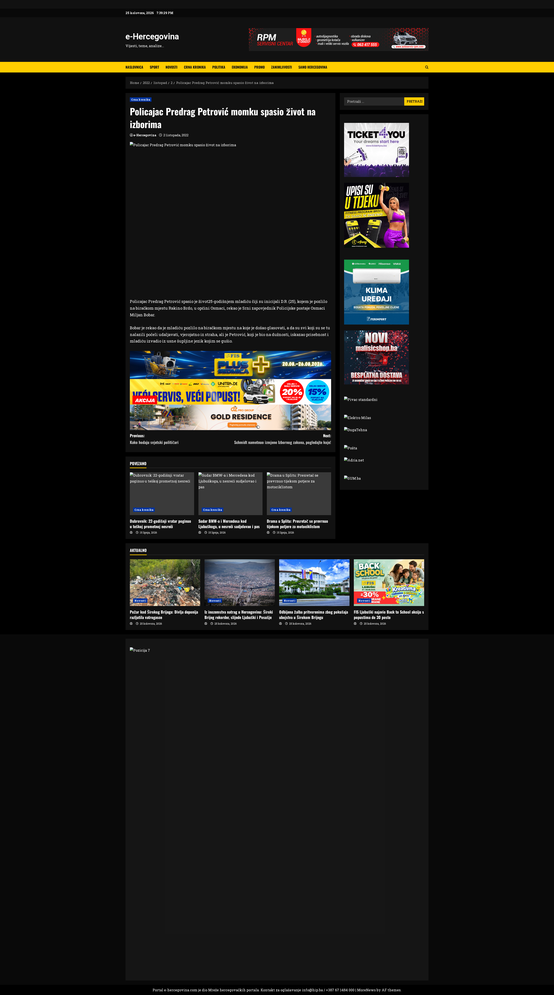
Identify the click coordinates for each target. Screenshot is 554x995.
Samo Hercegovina (312, 67)
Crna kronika (195, 67)
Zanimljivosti (281, 67)
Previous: (154, 439)
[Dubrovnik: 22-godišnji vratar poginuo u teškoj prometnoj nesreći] (162, 493)
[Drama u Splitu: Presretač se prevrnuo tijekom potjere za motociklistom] (299, 493)
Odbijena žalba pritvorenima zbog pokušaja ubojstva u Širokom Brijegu (313, 614)
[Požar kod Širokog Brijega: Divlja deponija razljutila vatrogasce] (165, 582)
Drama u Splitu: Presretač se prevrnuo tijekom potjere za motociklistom (297, 523)
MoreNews (366, 990)
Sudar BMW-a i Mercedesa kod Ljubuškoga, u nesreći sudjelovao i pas (229, 523)
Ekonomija (240, 67)
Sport (154, 67)
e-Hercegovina (152, 36)
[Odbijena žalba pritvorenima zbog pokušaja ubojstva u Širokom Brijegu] (314, 582)
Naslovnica (134, 67)
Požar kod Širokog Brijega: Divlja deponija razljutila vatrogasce (164, 614)
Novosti (171, 67)
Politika (218, 67)
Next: (282, 439)
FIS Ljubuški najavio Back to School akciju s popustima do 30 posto (389, 614)
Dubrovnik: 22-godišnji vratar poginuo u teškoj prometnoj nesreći (160, 523)
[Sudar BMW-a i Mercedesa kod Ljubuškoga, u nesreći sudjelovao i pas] (230, 493)
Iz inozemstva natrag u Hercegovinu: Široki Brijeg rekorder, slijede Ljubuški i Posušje (239, 614)
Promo (259, 67)
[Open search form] (426, 67)
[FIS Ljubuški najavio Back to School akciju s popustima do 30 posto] (389, 582)
